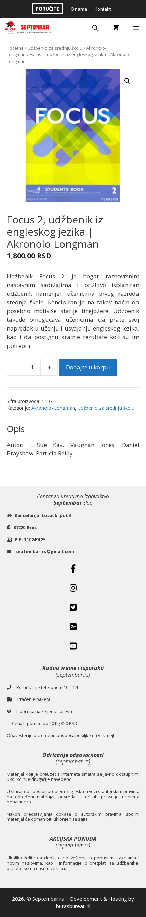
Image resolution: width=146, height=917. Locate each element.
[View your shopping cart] (116, 28)
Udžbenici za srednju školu (55, 48)
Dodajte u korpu (88, 367)
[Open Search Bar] (95, 28)
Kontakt (103, 9)
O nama (79, 9)
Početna (15, 48)
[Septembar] (29, 28)
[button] (127, 81)
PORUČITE (47, 8)
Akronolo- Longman (53, 408)
